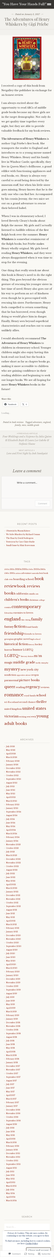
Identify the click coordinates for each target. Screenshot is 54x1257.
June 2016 (10, 1131)
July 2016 (10, 1128)
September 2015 (13, 1164)
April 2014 (10, 1197)
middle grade (33, 425)
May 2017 (10, 1092)
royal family (30, 696)
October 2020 (12, 943)
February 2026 (13, 761)
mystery (12, 669)
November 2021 (13, 899)
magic (8, 662)
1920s (18, 569)
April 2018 (10, 1052)
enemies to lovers (23, 612)
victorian (11, 716)
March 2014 (11, 1200)
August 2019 (11, 993)
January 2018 (12, 1062)
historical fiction (16, 644)
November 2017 (13, 1070)
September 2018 (13, 1033)
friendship (14, 633)
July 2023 (10, 852)
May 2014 (10, 1193)
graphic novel (22, 639)
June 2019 (10, 1001)
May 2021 (10, 917)
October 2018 (12, 1030)
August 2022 (11, 870)
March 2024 (11, 833)
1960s (43, 569)
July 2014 (10, 1190)
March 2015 (11, 1186)
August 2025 (11, 783)
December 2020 (13, 935)
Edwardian (8, 613)
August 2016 (11, 1124)
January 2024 (12, 841)
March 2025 (11, 801)
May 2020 (10, 961)
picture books (29, 680)
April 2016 (10, 1139)
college (42, 600)
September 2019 (13, 990)
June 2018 (10, 1044)
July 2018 (10, 1041)
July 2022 (10, 873)
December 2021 (13, 895)
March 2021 (11, 924)
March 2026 (11, 757)
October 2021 (12, 903)
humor (17, 649)
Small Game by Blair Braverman (20, 545)
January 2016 (12, 1150)
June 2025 (10, 790)
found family (32, 627)
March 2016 (11, 1142)
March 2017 (11, 1099)
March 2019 (11, 1011)
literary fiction (27, 656)
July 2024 (10, 819)
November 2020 (13, 939)
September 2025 (13, 779)
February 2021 (12, 928)
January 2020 (12, 975)
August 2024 (11, 815)
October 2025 (12, 775)
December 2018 (13, 1022)
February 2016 (12, 1146)
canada (31, 594)
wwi (29, 716)
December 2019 (13, 979)
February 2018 (12, 1059)
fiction (19, 626)
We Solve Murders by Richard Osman (23, 534)
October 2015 (12, 1160)
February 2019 (12, 1015)
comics (7, 607)
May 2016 (10, 1135)
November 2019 (13, 982)
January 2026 (12, 765)
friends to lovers (32, 634)
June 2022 (10, 877)
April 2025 (11, 797)
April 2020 (11, 964)
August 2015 (11, 1168)
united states (34, 708)
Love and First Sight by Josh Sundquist (27, 452)
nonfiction (10, 675)
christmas (33, 600)
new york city (30, 669)
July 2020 (10, 953)
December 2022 (13, 859)
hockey (38, 644)
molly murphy (42, 663)
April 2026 (11, 754)
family (18, 425)
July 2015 (10, 1171)
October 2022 (12, 866)
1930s (25, 569)
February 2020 (13, 972)
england (47, 422)
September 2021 (13, 906)
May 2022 (10, 881)
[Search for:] (27, 1226)
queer (9, 686)
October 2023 (12, 848)
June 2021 (10, 913)
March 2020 (11, 968)
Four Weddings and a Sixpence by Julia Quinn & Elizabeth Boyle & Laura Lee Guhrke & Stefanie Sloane (27, 438)
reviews (45, 687)
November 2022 (13, 863)
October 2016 (12, 1117)
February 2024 (12, 837)
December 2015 (13, 1153)
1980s (6, 573)
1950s (37, 569)
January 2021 (12, 932)
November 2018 (13, 1026)
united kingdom (13, 709)
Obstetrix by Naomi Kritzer (18, 531)
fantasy (9, 626)
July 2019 (10, 997)
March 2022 (11, 888)
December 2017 (13, 1066)
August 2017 (11, 1081)
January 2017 (12, 1106)
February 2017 (12, 1102)
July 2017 (10, 1084)
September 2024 (13, 812)
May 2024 (10, 826)
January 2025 (12, 808)
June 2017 (10, 1088)
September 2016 (13, 1121)
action (18, 573)
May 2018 (10, 1048)
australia (35, 573)
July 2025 (10, 786)
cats (36, 594)
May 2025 (10, 794)
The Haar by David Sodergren (20, 538)
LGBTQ (28, 649)
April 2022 (11, 884)
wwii (33, 716)
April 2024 (11, 830)
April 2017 (10, 1095)
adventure (37, 422)
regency (32, 687)
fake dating (26, 620)
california (22, 593)
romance (13, 694)
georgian (9, 639)
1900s (6, 569)
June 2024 (10, 823)
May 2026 (10, 750)
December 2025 (13, 768)
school (41, 695)
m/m (38, 656)
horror (8, 649)
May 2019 (10, 1004)
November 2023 (13, 844)
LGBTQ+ (12, 656)
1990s (12, 573)
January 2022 (12, 892)
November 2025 (13, 772)
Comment (42, 503)
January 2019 (12, 1019)
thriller (41, 702)
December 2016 (13, 1110)
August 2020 (12, 950)
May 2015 (10, 1179)
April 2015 (10, 1182)
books (9, 593)
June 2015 (10, 1175)
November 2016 (13, 1113)
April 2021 (10, 921)
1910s (12, 569)
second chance (27, 702)
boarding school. (23, 579)
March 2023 (11, 855)
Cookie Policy (31, 1243)
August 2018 (11, 1037)
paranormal (11, 680)
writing (22, 716)
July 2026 (10, 746)
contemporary (26, 606)
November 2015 (13, 1157)
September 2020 (13, 946)
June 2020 (10, 957)
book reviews (17, 422)
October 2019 (12, 986)
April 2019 (10, 1008)
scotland (14, 702)
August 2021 (11, 910)
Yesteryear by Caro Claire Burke (20, 542)
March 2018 (11, 1055)
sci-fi (6, 702)
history (31, 645)
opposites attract (24, 675)
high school (35, 639)
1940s (30, 569)
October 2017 (12, 1073)
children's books (16, 599)
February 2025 (12, 804)
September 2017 (13, 1077)
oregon (35, 675)
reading (20, 687)
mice (24, 425)
